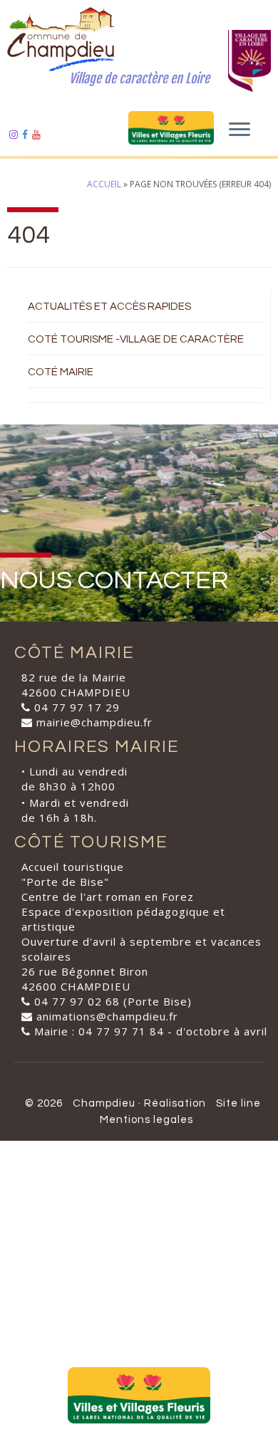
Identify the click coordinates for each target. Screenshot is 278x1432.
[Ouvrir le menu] (239, 130)
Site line (238, 1103)
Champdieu (104, 1103)
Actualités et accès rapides (109, 306)
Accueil (104, 184)
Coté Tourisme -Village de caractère (136, 339)
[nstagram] (15, 134)
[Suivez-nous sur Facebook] (27, 134)
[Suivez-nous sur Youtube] (38, 134)
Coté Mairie (60, 372)
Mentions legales (146, 1119)
